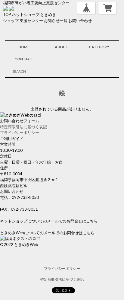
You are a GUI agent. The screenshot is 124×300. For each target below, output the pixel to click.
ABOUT (61, 47)
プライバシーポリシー (19, 132)
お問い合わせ (80, 20)
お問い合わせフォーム (19, 120)
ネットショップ (25, 14)
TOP (7, 14)
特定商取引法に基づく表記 (23, 126)
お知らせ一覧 (55, 20)
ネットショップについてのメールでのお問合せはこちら (49, 221)
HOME (23, 47)
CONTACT (23, 59)
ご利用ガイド (11, 138)
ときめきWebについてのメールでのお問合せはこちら (47, 232)
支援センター (31, 20)
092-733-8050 (25, 197)
